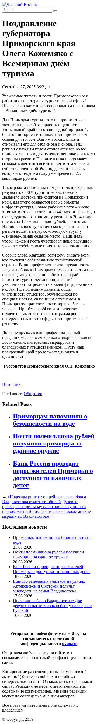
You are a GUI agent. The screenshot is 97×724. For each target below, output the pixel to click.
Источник (11, 384)
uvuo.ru (69, 643)
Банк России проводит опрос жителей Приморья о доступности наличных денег (53, 474)
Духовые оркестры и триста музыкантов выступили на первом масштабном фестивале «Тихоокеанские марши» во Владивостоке (46, 509)
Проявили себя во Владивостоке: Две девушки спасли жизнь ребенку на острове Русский (52, 605)
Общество (33, 393)
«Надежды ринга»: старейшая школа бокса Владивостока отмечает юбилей (44, 499)
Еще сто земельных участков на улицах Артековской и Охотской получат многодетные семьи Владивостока (49, 586)
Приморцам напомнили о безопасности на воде (50, 420)
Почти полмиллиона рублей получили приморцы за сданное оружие (54, 443)
